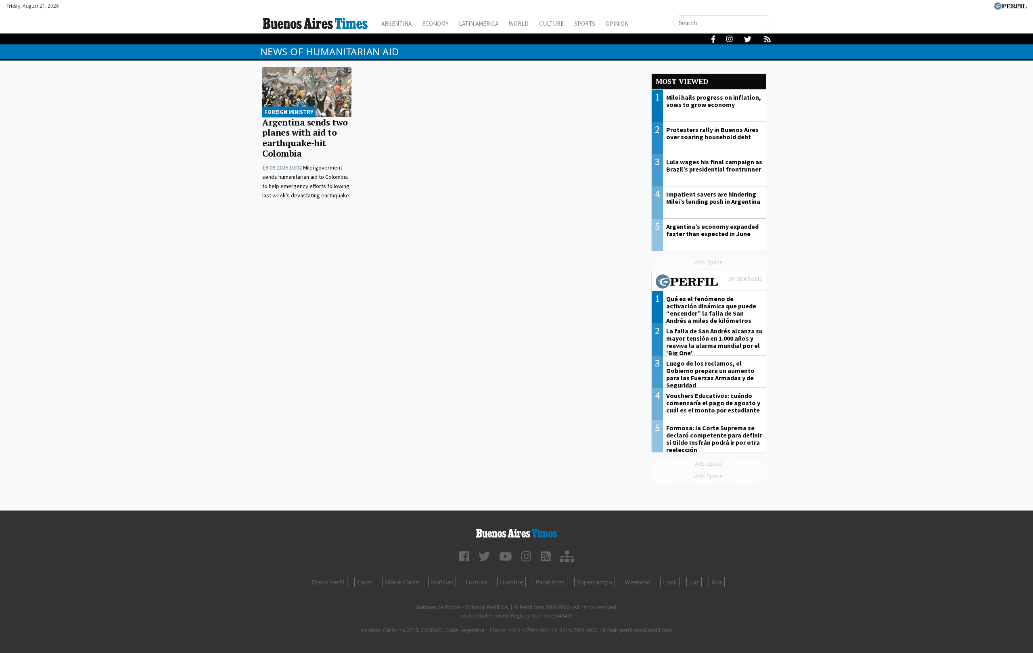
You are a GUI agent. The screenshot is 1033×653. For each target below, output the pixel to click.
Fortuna (476, 582)
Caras (364, 582)
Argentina (396, 23)
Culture (551, 23)
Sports (584, 23)
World (519, 23)
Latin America (478, 23)
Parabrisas (550, 582)
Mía (716, 582)
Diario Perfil (328, 582)
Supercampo (594, 582)
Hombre (511, 582)
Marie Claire (401, 582)
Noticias (442, 582)
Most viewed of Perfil (709, 282)
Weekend (637, 582)
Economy (435, 23)
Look (670, 582)
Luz (694, 582)
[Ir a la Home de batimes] (516, 532)
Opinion (617, 23)
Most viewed (682, 81)
